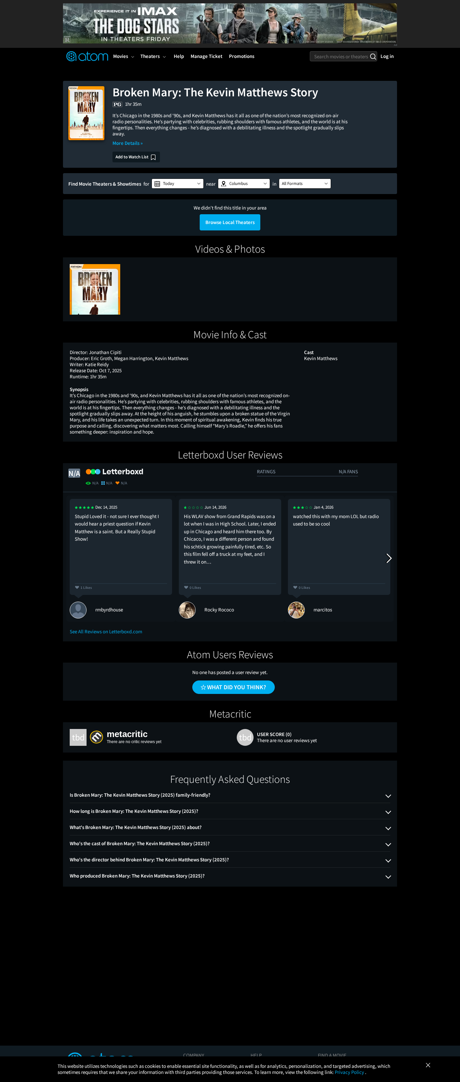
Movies (120, 56)
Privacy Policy (350, 1072)
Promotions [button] (241, 56)
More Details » (127, 143)
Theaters (150, 56)
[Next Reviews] (388, 558)
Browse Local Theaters (230, 222)
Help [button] (179, 56)
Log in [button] (387, 56)
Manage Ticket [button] (206, 56)
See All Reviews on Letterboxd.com (106, 631)
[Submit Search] (373, 56)
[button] (178, 184)
